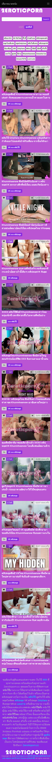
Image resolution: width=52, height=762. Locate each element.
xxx (12, 104)
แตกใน (8, 54)
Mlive (28, 48)
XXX (45, 679)
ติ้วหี (24, 38)
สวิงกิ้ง (44, 48)
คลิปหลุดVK (43, 43)
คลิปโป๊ (17, 147)
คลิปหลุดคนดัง (41, 38)
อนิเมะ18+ (8, 38)
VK (9, 104)
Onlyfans (21, 48)
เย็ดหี (39, 48)
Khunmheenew (29, 54)
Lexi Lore (31, 59)
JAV (14, 48)
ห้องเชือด (7, 48)
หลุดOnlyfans (21, 43)
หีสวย (19, 54)
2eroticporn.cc (31, 745)
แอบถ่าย (21, 703)
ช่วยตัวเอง (31, 38)
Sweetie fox (41, 54)
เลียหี (34, 48)
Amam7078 (21, 59)
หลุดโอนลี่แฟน (8, 43)
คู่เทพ (14, 54)
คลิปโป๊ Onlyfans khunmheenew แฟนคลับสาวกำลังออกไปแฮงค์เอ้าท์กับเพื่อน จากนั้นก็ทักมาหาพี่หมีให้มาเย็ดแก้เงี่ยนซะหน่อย (26, 141)
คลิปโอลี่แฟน (33, 43)
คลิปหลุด (17, 104)
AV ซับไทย (17, 38)
